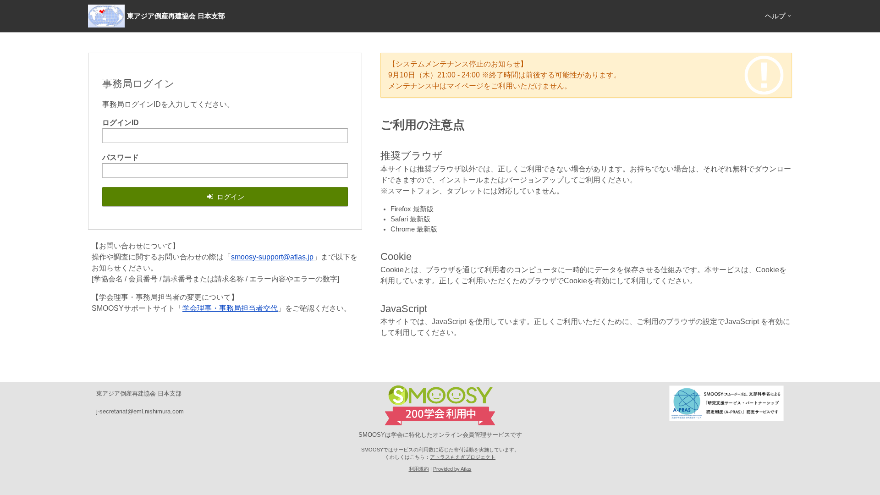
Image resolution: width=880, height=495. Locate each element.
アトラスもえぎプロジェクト (462, 457)
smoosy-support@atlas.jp (272, 257)
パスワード (120, 157)
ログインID (120, 122)
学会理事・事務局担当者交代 (230, 308)
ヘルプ (775, 16)
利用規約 (419, 469)
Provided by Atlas (452, 469)
